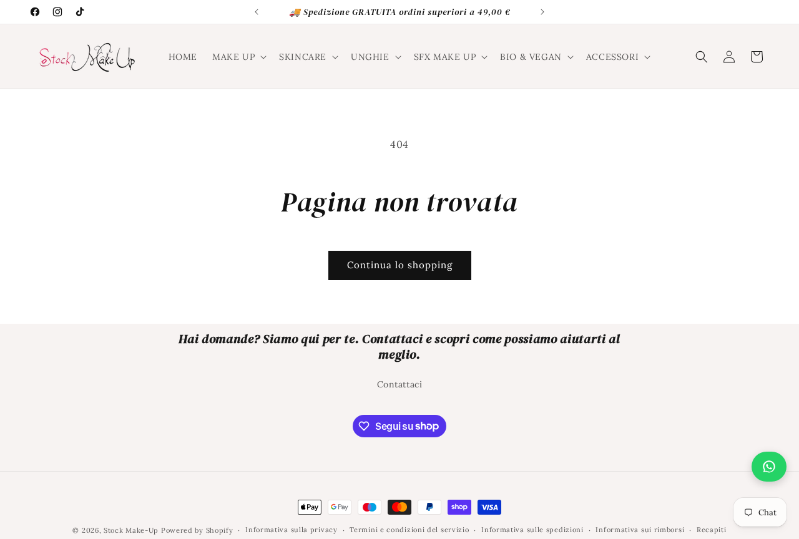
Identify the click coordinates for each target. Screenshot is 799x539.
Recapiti (712, 529)
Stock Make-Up (131, 530)
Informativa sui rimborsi (640, 529)
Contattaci (400, 384)
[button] (238, 57)
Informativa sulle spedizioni (532, 529)
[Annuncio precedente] (256, 12)
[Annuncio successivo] (542, 12)
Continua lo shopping (400, 265)
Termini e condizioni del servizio (409, 529)
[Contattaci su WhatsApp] (769, 467)
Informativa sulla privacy (291, 529)
